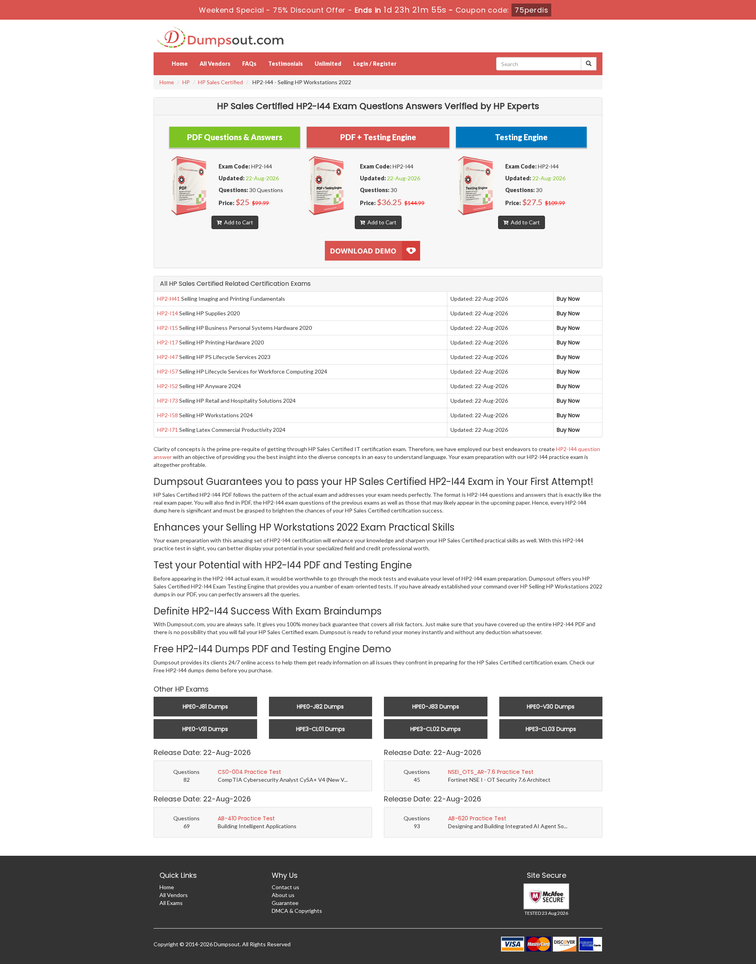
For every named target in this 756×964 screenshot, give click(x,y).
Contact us (285, 887)
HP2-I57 (167, 371)
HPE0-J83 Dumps (435, 707)
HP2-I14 (167, 313)
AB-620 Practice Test (477, 818)
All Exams (171, 902)
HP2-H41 (168, 298)
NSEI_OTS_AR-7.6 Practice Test (491, 772)
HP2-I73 (167, 400)
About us (283, 895)
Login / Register (375, 63)
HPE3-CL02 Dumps (435, 729)
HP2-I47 (167, 356)
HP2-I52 (167, 386)
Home (180, 63)
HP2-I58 (167, 415)
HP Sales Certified (220, 82)
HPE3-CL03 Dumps (551, 729)
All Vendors (215, 63)
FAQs (249, 63)
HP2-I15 (167, 327)
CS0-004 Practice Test (249, 772)
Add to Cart (237, 222)
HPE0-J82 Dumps (320, 707)
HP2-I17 (167, 342)
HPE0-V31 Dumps (205, 729)
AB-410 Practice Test (246, 818)
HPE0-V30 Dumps (550, 707)
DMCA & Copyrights (297, 910)
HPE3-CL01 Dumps (320, 729)
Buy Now (568, 299)
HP (186, 82)
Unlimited (328, 63)
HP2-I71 (167, 429)
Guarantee (285, 902)
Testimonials (285, 63)
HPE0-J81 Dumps (205, 707)
